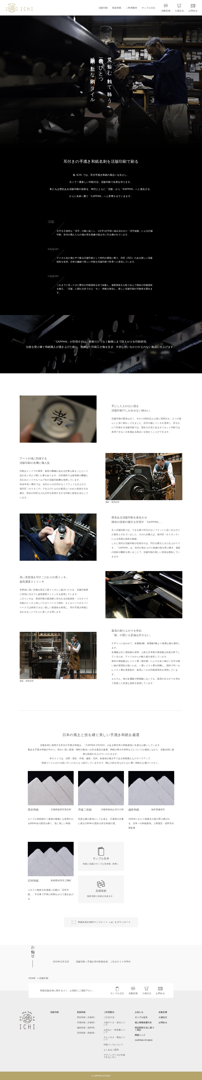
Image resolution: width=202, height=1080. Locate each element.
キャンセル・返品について (114, 1038)
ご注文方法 (109, 1017)
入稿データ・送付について (114, 1023)
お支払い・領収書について (114, 1031)
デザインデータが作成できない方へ (114, 1056)
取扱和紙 (116, 7)
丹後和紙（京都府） (86, 1022)
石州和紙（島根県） (86, 1033)
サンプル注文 (148, 7)
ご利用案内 (131, 7)
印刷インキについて (113, 1045)
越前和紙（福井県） (86, 1028)
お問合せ (160, 993)
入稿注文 (146, 993)
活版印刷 (103, 7)
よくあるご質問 (111, 1050)
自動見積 (133, 993)
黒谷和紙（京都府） (86, 1017)
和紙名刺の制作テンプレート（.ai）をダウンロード (104, 922)
